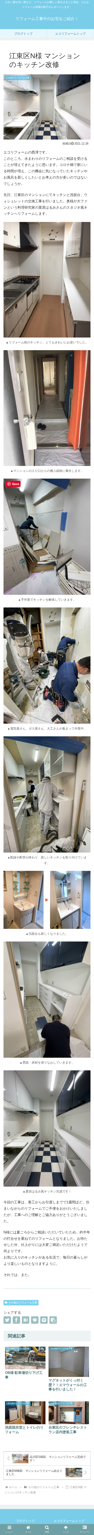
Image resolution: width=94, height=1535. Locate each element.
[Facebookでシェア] (16, 1320)
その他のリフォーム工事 (22, 1302)
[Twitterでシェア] (7, 1320)
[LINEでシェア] (34, 1320)
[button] (53, 1320)
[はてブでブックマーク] (25, 1320)
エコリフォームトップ (69, 1521)
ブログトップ (25, 1521)
